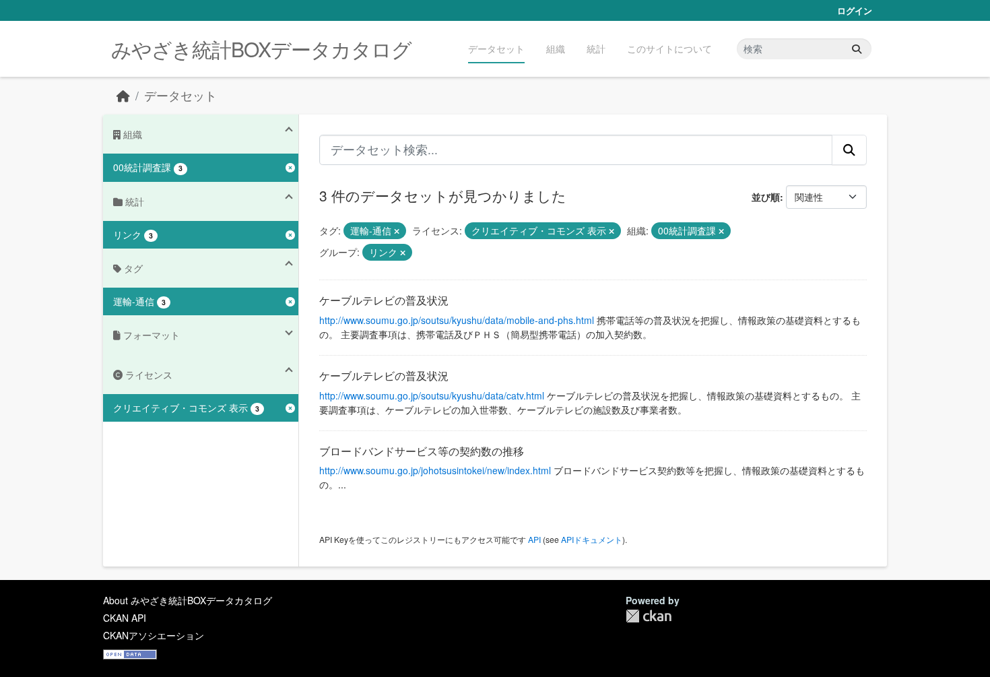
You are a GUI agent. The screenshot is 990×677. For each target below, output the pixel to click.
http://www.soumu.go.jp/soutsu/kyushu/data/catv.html (431, 395)
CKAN (648, 616)
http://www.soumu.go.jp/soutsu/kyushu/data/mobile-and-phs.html (456, 320)
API (534, 539)
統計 (596, 48)
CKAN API (124, 617)
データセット (496, 48)
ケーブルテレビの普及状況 (384, 300)
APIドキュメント (591, 539)
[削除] (396, 231)
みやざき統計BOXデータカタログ (261, 48)
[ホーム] (123, 95)
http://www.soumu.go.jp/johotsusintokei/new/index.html (435, 470)
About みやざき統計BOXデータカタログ (187, 600)
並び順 (766, 196)
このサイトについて (669, 48)
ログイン (854, 10)
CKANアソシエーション (153, 635)
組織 (555, 48)
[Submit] (856, 48)
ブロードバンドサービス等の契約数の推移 (421, 451)
